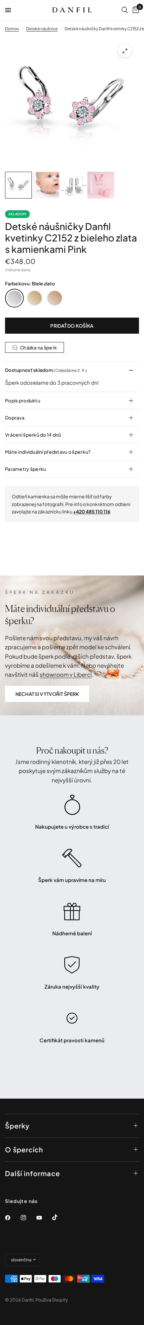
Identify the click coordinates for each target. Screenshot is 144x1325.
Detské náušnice (42, 28)
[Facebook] (12, 1217)
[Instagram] (28, 1217)
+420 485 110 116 (91, 511)
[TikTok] (59, 1217)
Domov (12, 28)
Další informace (32, 1173)
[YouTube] (44, 1217)
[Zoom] (125, 51)
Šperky (17, 1125)
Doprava (14, 418)
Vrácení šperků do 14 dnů (33, 435)
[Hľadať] (124, 10)
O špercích (24, 1149)
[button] (47, 694)
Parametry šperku (25, 469)
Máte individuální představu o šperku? (47, 452)
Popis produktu (22, 400)
